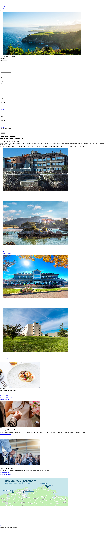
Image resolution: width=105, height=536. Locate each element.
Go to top (2, 535)
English (4, 523)
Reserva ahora (3, 60)
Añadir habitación (4, 128)
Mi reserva (4, 517)
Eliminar (2, 109)
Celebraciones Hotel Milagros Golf (6, 435)
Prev (1, 58)
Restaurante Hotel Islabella (5, 395)
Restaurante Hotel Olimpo (4, 399)
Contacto (4, 8)
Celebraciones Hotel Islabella (5, 434)
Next (4, 58)
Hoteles (4, 7)
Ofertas (4, 6)
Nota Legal (5, 518)
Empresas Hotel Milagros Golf (5, 474)
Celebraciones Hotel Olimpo (5, 437)
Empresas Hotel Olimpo (4, 476)
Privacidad (4, 519)
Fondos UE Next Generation (5, 525)
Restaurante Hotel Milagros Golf (6, 397)
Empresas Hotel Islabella (4, 472)
